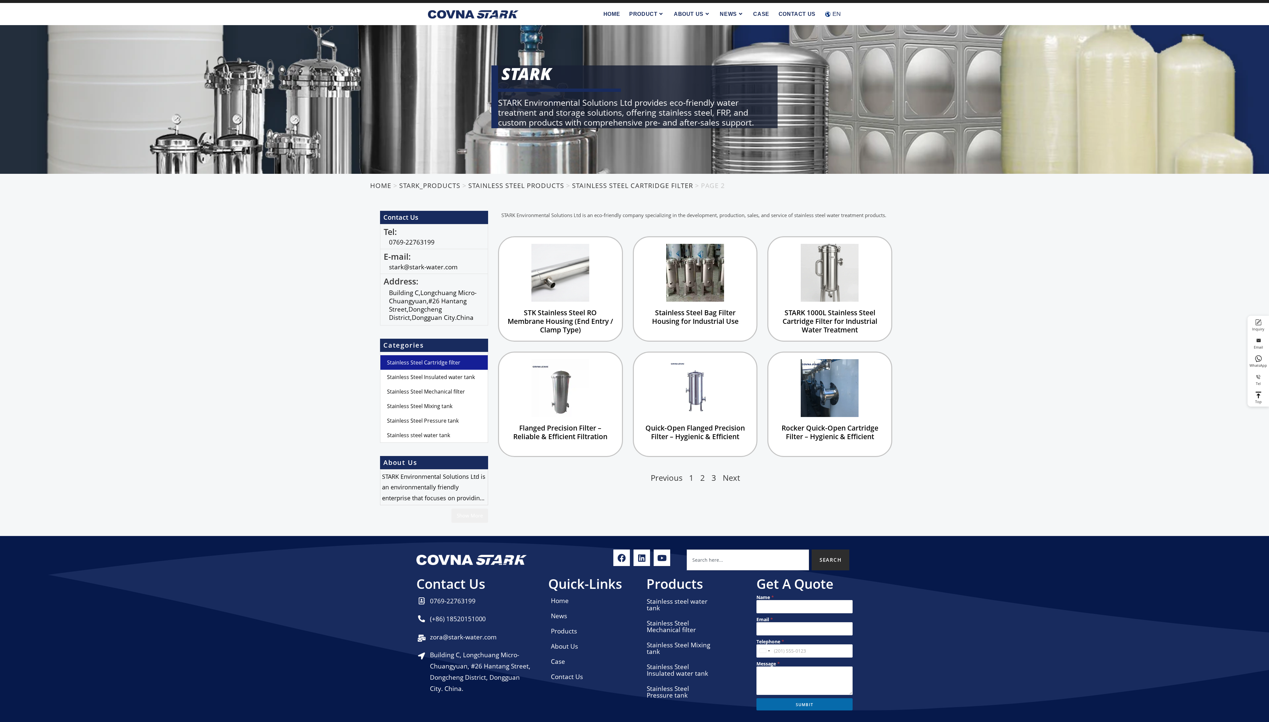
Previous (666, 477)
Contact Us (567, 676)
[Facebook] (621, 558)
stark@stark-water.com (423, 267)
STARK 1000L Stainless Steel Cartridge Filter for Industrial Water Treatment (830, 321)
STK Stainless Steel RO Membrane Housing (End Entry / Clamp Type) (560, 321)
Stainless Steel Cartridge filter (423, 362)
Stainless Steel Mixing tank (419, 406)
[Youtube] (662, 558)
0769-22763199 (412, 242)
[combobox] (748, 560)
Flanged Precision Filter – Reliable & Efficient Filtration (560, 432)
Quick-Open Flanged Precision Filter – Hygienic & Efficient (695, 432)
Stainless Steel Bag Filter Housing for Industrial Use (695, 317)
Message (768, 663)
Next (731, 477)
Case (558, 661)
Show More (470, 515)
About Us (564, 646)
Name (765, 597)
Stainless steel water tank (418, 435)
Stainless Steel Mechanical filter (426, 391)
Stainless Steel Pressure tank (423, 420)
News (559, 616)
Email (764, 619)
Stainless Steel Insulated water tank (431, 377)
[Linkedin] (642, 558)
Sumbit (804, 704)
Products (564, 631)
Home (560, 600)
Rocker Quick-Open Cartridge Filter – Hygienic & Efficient (830, 432)
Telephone (770, 641)
